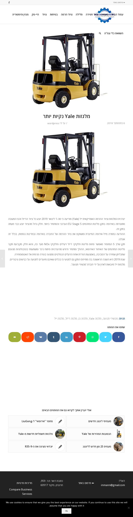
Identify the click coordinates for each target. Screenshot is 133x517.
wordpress (53, 123)
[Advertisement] (66, 292)
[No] (129, 507)
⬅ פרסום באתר (119, 2)
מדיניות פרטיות (24, 483)
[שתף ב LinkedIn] (66, 337)
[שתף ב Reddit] (27, 337)
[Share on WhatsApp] (92, 337)
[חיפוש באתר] (100, 33)
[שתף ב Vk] (40, 337)
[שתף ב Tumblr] (53, 337)
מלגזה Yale (95, 318)
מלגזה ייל (59, 318)
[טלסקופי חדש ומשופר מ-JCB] (130, 258)
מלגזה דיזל (71, 318)
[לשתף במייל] (14, 337)
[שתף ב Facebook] (118, 337)
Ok (66, 511)
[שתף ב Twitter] (105, 337)
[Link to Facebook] (9, 2)
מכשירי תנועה (110, 318)
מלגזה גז (83, 318)
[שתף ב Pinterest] (79, 337)
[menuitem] (117, 14)
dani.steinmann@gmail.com (108, 485)
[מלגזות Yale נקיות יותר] (66, 70)
